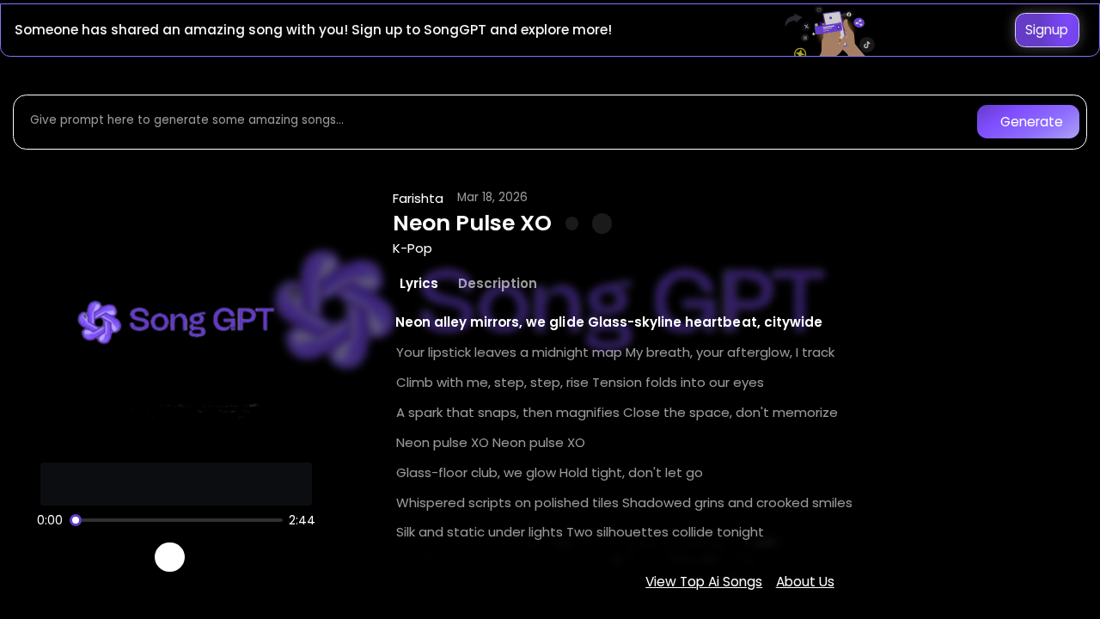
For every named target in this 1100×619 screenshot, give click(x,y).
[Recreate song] (218, 557)
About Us (805, 582)
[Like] (572, 223)
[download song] (602, 223)
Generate (1031, 122)
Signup (1046, 30)
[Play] (170, 557)
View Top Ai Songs (703, 582)
